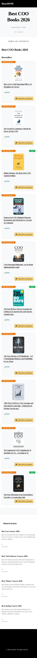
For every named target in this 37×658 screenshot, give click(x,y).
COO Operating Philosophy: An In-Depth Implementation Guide (18, 266)
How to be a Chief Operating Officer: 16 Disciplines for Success (18, 85)
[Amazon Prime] (18, 92)
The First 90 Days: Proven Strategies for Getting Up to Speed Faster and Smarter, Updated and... (18, 311)
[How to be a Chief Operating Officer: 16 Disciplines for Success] (18, 73)
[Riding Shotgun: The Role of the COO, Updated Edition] (18, 162)
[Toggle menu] (33, 3)
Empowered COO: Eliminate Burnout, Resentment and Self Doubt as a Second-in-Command (18, 220)
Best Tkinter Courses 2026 (12, 581)
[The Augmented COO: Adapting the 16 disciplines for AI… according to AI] (18, 439)
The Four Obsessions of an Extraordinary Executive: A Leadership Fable (18, 496)
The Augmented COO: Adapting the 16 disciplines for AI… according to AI (17, 451)
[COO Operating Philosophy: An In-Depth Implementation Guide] (18, 253)
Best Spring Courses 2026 (12, 606)
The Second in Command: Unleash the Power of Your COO (17, 130)
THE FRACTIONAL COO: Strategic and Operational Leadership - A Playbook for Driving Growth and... (18, 405)
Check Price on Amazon (25, 98)
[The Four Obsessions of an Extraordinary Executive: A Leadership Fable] (18, 483)
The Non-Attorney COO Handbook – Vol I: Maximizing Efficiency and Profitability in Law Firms (18, 358)
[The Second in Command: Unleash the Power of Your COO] (18, 117)
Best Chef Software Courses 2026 (15, 556)
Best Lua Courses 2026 (10, 531)
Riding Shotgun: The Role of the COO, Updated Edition (17, 174)
